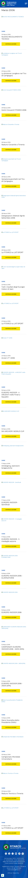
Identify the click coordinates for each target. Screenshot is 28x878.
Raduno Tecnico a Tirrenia (12, 794)
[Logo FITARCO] (3, 4)
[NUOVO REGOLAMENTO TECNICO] (14, 23)
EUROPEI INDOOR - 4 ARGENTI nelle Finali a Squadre (10, 395)
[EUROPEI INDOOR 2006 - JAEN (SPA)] (14, 670)
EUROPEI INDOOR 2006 (11, 612)
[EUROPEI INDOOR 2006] (14, 598)
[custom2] (19, 853)
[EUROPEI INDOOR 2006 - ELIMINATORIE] (14, 562)
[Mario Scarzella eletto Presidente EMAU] (14, 706)
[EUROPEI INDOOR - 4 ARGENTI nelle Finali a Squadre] (14, 379)
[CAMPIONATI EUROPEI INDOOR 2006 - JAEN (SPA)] (14, 633)
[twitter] (12, 853)
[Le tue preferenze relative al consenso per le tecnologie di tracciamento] (2, 875)
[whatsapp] (23, 854)
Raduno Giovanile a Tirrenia (12, 145)
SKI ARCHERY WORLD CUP (12, 431)
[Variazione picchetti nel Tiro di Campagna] (14, 165)
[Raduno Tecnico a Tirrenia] (14, 780)
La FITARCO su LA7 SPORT (12, 252)
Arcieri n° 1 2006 (8, 358)
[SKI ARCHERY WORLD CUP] (14, 417)
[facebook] (9, 853)
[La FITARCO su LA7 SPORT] (14, 238)
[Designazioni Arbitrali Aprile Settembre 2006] (14, 202)
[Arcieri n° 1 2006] (14, 344)
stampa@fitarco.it (15, 869)
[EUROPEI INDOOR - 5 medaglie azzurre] (14, 525)
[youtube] (16, 853)
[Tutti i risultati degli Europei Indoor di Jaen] (14, 273)
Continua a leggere (10, 44)
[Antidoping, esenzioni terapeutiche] (14, 452)
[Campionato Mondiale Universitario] (14, 743)
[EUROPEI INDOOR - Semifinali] (14, 489)
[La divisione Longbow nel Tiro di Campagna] (14, 59)
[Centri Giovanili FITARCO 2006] (14, 96)
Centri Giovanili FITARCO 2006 (13, 110)
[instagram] (6, 853)
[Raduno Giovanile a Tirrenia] (14, 131)
